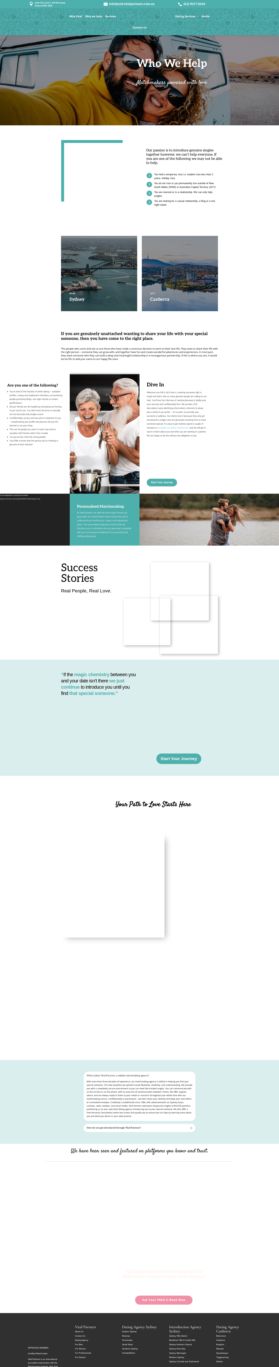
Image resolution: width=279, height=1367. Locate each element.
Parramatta (127, 1340)
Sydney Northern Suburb (180, 1344)
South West (127, 1344)
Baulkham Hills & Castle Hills (182, 1340)
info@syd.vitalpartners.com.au (132, 4)
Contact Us (139, 27)
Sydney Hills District (178, 1336)
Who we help (93, 16)
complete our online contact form (173, 427)
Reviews (110, 16)
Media (206, 16)
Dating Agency (81, 1340)
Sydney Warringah (177, 1353)
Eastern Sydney (129, 1331)
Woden (219, 1361)
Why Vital (75, 16)
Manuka (220, 1349)
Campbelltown (128, 1353)
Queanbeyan (222, 1353)
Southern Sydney (130, 1349)
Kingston (220, 1344)
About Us (79, 1331)
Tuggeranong (222, 1357)
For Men (79, 1344)
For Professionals (83, 1353)
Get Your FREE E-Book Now (163, 1300)
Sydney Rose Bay (177, 1349)
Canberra (220, 1340)
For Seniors (80, 1357)
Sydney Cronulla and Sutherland (184, 1361)
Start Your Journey (162, 482)
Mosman (126, 1336)
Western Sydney (176, 1357)
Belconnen (221, 1336)
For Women (80, 1349)
